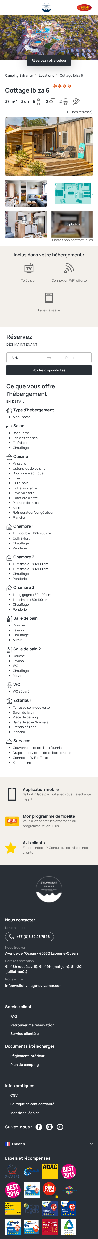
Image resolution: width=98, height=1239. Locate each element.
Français (18, 1144)
